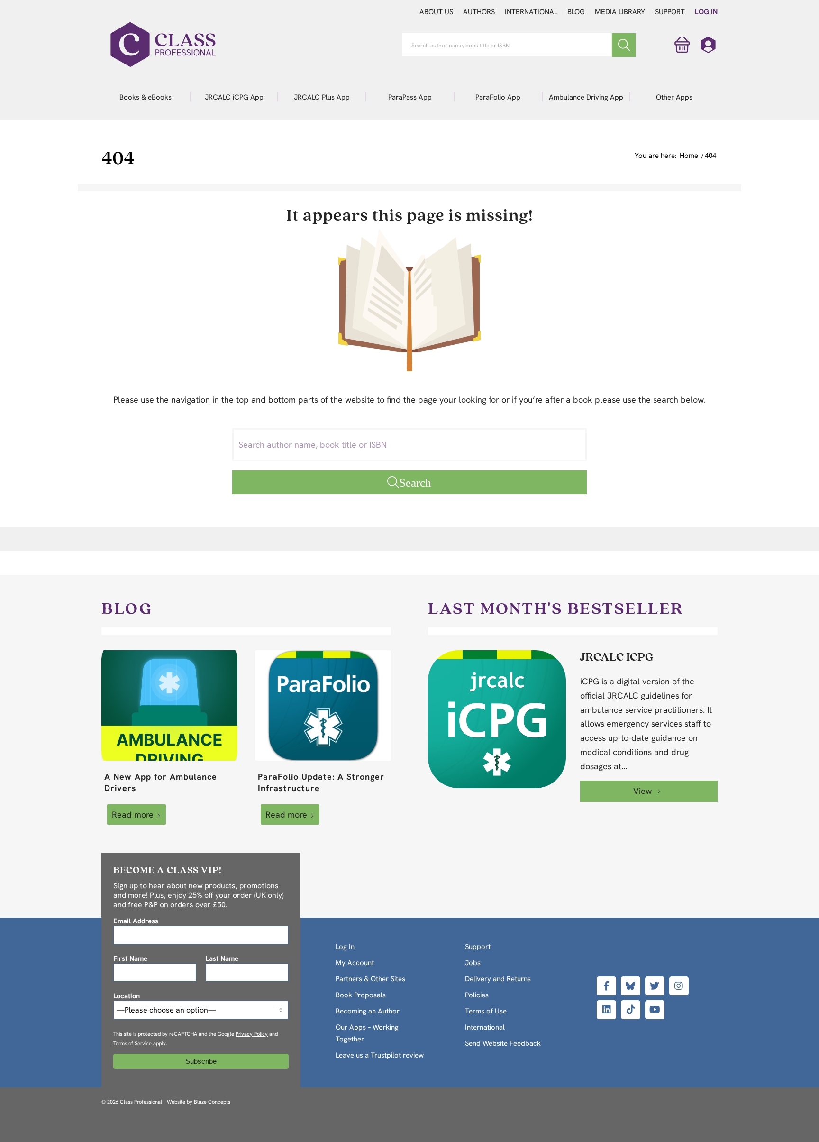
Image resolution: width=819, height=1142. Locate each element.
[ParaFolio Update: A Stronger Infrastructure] (323, 705)
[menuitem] (145, 97)
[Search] (624, 45)
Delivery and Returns (498, 979)
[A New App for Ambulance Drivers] (169, 705)
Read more (133, 814)
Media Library (620, 12)
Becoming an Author (368, 1011)
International (531, 12)
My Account (355, 962)
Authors (479, 12)
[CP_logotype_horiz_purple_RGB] (163, 44)
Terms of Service (132, 1043)
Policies (477, 995)
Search (415, 482)
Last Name (222, 958)
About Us (436, 12)
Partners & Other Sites (370, 979)
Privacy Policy (252, 1034)
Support (670, 12)
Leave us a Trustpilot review (380, 1055)
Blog (576, 12)
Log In (706, 12)
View (643, 790)
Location (126, 995)
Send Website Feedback (503, 1043)
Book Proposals (361, 995)
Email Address (135, 920)
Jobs (473, 962)
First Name (130, 958)
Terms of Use (486, 1011)
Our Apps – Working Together (367, 1033)
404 (118, 157)
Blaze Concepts (212, 1101)
